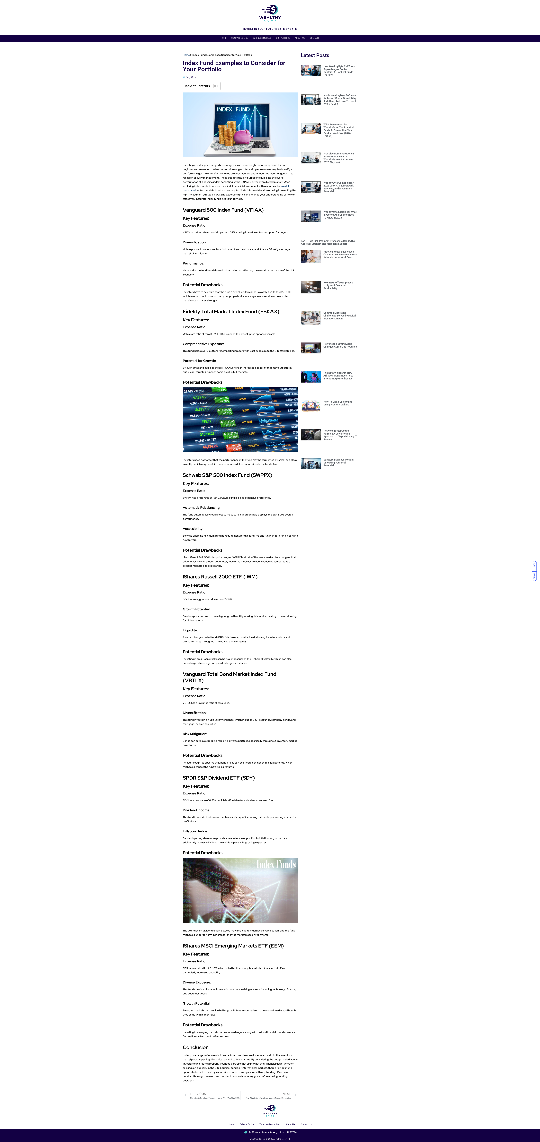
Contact (314, 38)
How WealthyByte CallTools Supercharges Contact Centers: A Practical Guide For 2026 (339, 70)
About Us (300, 38)
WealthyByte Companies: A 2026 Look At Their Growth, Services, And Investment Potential (338, 187)
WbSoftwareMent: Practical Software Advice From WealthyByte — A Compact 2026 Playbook (339, 158)
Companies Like (239, 38)
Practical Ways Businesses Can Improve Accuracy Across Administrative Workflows (340, 254)
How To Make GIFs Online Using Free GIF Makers (337, 403)
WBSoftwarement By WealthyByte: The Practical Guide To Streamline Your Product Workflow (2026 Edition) (338, 130)
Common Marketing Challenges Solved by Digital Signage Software (339, 315)
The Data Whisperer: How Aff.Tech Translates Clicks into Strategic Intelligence (338, 375)
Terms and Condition (269, 1124)
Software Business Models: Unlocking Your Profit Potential (338, 462)
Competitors (283, 38)
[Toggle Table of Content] (214, 86)
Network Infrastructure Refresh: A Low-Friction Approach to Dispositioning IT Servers (340, 435)
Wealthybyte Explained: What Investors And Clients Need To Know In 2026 (339, 214)
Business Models (262, 38)
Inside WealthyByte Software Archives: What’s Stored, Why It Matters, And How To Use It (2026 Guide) (339, 100)
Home (224, 38)
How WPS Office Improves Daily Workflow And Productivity (338, 285)
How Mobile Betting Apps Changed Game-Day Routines (340, 345)
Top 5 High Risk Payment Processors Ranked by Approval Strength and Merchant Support (328, 242)
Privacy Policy (247, 1124)
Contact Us (306, 1124)
